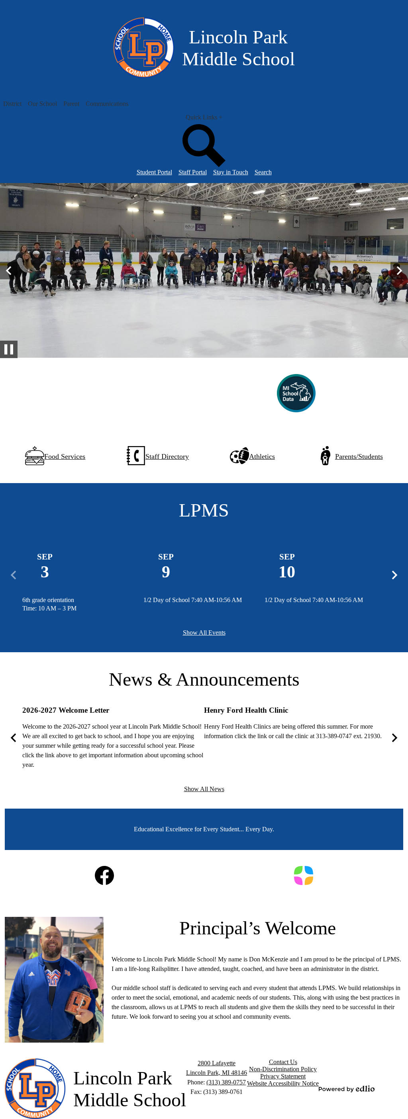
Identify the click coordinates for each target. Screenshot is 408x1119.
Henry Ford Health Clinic (246, 710)
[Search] (204, 165)
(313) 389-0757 (226, 1082)
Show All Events (204, 632)
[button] (12, 104)
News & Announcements (204, 679)
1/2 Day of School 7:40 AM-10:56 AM (192, 600)
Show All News (204, 789)
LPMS (204, 510)
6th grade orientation (48, 600)
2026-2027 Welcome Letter (65, 710)
